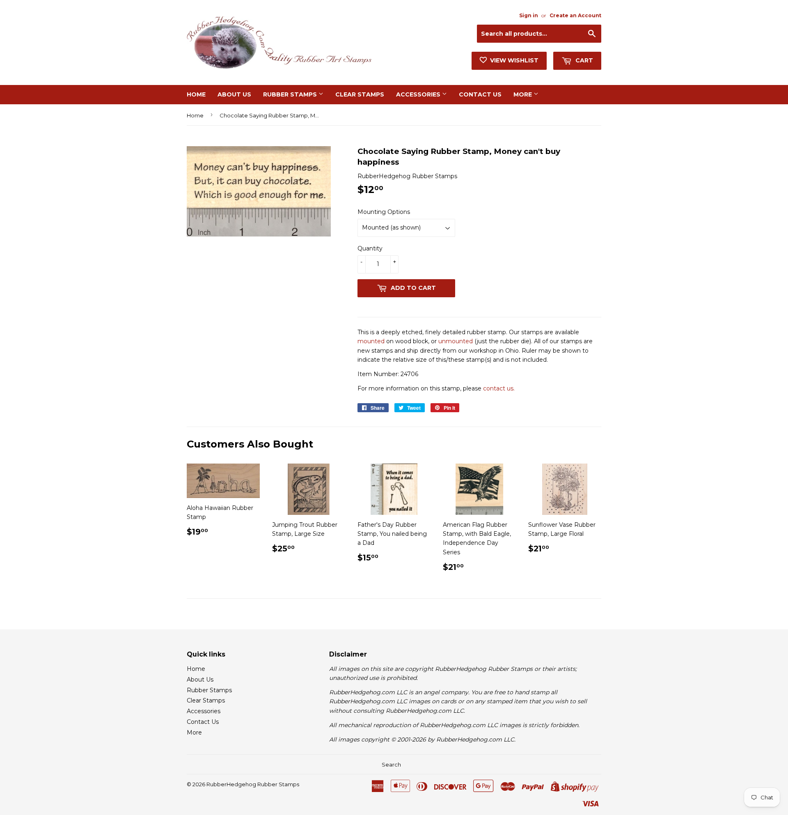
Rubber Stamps (290, 94)
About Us (234, 94)
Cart (583, 60)
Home (196, 94)
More (523, 94)
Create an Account (575, 15)
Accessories (419, 94)
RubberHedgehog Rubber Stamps (252, 784)
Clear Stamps (359, 94)
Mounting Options (383, 212)
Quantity (370, 248)
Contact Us (480, 94)
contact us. (499, 388)
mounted (371, 341)
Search (391, 764)
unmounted (455, 341)
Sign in (528, 15)
